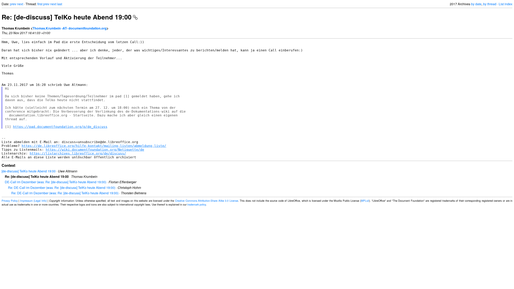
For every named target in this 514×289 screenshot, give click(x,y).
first (39, 4)
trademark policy (196, 204)
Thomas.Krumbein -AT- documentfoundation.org (70, 28)
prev (13, 4)
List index (505, 4)
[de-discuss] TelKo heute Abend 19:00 (29, 171)
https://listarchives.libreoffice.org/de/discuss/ (78, 153)
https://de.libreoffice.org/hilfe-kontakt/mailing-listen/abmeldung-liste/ (94, 146)
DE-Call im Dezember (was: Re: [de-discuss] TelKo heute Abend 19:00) (55, 182)
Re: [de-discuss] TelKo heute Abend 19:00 (67, 16)
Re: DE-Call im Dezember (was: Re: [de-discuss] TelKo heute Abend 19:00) (61, 187)
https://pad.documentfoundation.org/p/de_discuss (60, 127)
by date (476, 4)
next (20, 4)
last (59, 4)
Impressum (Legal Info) (33, 201)
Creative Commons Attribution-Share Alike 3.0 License (206, 201)
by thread (489, 4)
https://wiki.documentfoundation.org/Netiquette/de (95, 150)
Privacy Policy (10, 201)
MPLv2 (365, 201)
